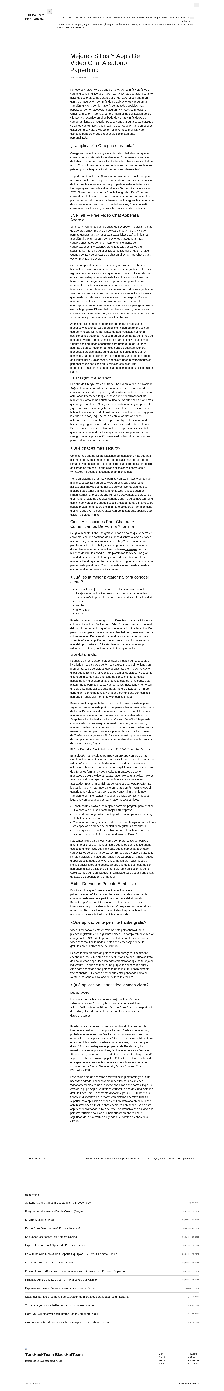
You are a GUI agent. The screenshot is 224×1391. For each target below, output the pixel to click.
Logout (110, 24)
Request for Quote (172, 24)
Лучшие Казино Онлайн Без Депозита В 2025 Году (58, 1202)
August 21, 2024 (192, 1288)
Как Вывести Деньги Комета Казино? (49, 1262)
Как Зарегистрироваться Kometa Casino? (51, 1236)
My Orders (140, 24)
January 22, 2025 (192, 1203)
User (81, 27)
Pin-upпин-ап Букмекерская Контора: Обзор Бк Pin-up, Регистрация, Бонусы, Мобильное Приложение (140, 1158)
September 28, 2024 (190, 1254)
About (68, 17)
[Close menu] (49, 11)
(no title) (61, 17)
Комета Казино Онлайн (40, 1219)
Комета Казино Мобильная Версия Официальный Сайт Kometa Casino (71, 1254)
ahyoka (82, 77)
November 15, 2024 (191, 1211)
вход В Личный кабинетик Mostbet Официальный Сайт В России (67, 1322)
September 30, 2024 (190, 1220)
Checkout (130, 17)
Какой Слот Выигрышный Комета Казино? (52, 1228)
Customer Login (151, 17)
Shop (184, 24)
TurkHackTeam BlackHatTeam (54, 1354)
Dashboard (184, 17)
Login (104, 24)
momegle (131, 549)
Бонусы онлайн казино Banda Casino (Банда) (54, 1211)
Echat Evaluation (37, 1158)
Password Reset (154, 24)
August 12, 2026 (192, 1297)
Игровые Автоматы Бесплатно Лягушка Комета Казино (61, 1279)
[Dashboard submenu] (192, 18)
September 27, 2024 (190, 1271)
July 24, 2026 (193, 1314)
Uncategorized (93, 77)
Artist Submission (88, 17)
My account (129, 24)
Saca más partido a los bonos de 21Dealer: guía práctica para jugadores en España (77, 1296)
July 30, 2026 (193, 1305)
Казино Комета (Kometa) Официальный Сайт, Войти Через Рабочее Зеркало (75, 1271)
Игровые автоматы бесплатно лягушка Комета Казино (60, 1288)
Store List (192, 24)
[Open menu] (196, 5)
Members (119, 24)
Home (60, 24)
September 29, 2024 (190, 1237)
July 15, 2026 (193, 1322)
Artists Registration (107, 17)
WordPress (194, 1383)
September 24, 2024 (190, 1280)
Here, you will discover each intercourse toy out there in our (61, 1314)
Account (75, 17)
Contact (139, 17)
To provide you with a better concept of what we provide (59, 1305)
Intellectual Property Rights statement (82, 24)
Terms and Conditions (68, 27)
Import (187, 21)
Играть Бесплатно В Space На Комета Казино (55, 1245)
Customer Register (169, 17)
